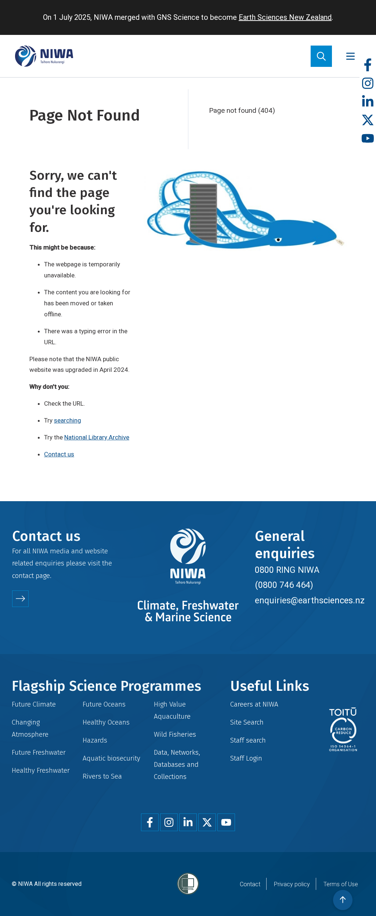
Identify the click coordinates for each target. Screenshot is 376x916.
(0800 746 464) (284, 585)
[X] (367, 120)
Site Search (247, 722)
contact (23, 575)
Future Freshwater (39, 752)
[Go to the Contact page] (20, 598)
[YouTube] (367, 138)
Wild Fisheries (175, 734)
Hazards (95, 740)
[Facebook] (367, 65)
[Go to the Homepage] (44, 56)
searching (67, 420)
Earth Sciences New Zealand (285, 17)
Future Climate (34, 704)
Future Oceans (104, 704)
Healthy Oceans (106, 722)
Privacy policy (292, 884)
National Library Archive (96, 437)
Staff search (248, 740)
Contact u (57, 454)
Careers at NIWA (254, 704)
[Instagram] (367, 83)
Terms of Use (340, 884)
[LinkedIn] (367, 102)
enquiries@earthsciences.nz (310, 600)
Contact (250, 884)
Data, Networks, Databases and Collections (177, 764)
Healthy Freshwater (41, 770)
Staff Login (246, 758)
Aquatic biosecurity (111, 758)
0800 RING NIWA (287, 570)
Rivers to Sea (102, 776)
